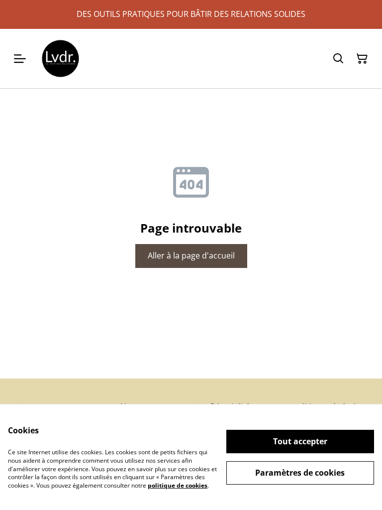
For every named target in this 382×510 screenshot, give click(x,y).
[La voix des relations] (60, 58)
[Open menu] (20, 59)
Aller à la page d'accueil (191, 255)
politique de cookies (177, 485)
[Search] (338, 59)
